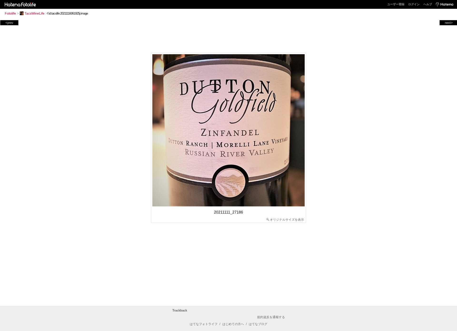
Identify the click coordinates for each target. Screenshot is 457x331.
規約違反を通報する (271, 317)
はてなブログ (258, 324)
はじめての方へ (233, 324)
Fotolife (10, 13)
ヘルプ (427, 4)
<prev (9, 22)
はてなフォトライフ (204, 324)
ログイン (414, 4)
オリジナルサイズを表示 (287, 219)
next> (449, 22)
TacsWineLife (35, 13)
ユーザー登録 (395, 4)
